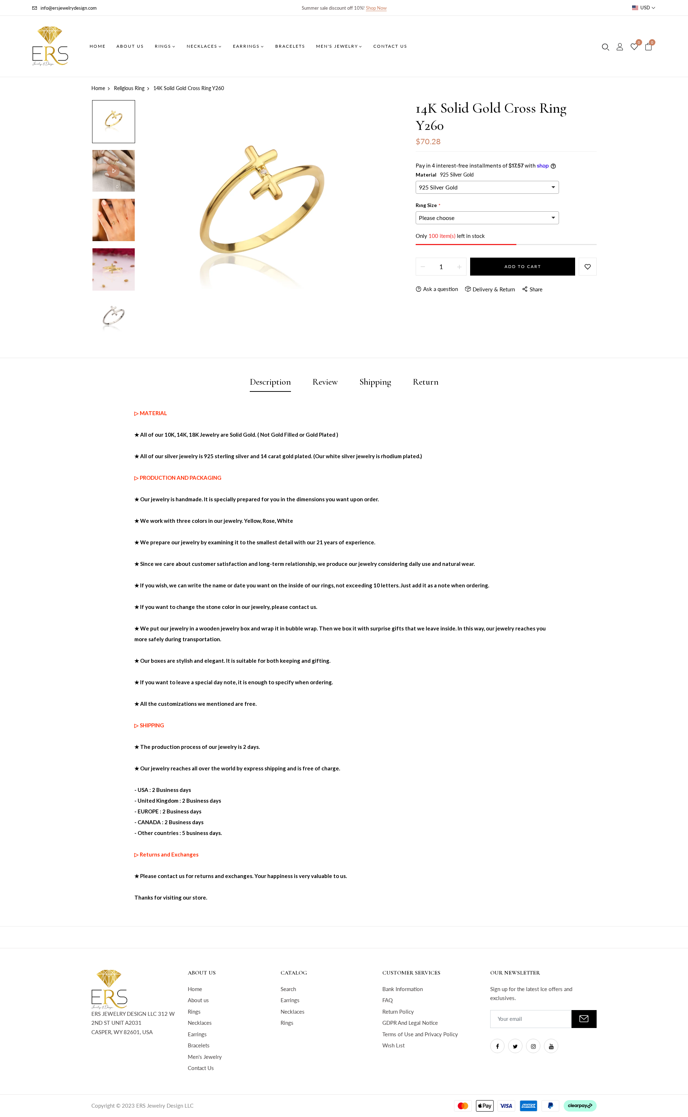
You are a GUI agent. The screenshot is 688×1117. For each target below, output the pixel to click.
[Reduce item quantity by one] (423, 266)
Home (195, 989)
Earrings (197, 1034)
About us (198, 1000)
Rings (194, 1011)
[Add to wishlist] (588, 267)
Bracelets (199, 1045)
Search (288, 989)
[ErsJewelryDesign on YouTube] (551, 1046)
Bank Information (402, 989)
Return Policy (398, 1011)
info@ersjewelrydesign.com (68, 8)
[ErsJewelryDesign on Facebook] (497, 1046)
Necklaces (200, 1022)
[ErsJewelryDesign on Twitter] (515, 1046)
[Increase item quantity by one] (459, 266)
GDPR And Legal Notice (410, 1022)
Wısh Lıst (393, 1045)
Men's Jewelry (205, 1056)
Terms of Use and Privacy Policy (420, 1034)
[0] (634, 47)
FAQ (387, 1000)
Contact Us (201, 1068)
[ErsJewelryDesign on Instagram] (533, 1046)
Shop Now (376, 8)
